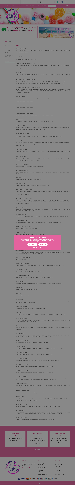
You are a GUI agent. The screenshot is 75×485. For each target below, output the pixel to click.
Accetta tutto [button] (32, 244)
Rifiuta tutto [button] (43, 244)
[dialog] (37, 242)
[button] (37, 247)
